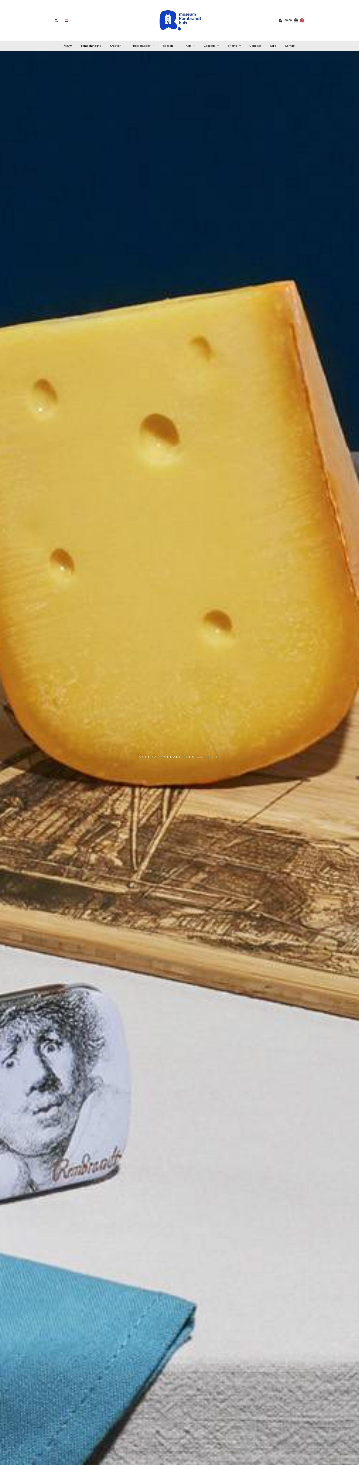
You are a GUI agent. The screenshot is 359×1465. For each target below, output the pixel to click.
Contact (290, 45)
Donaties (255, 45)
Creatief (115, 45)
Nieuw (68, 45)
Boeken (168, 45)
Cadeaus (209, 45)
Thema (232, 45)
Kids (188, 45)
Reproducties (141, 45)
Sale (273, 45)
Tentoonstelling (91, 45)
